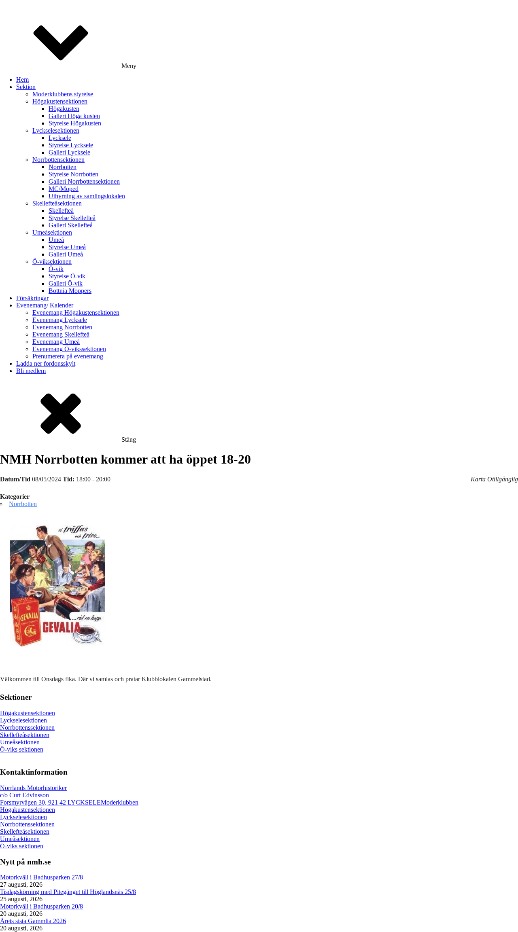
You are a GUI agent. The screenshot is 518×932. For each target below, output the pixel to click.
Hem (22, 79)
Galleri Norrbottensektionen (84, 181)
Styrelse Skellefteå (72, 217)
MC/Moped (64, 188)
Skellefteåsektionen (57, 203)
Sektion (26, 86)
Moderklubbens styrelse (62, 94)
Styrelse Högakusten (75, 123)
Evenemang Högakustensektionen (75, 312)
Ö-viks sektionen (21, 749)
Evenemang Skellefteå (60, 334)
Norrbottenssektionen (27, 727)
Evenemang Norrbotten (62, 327)
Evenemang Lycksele (59, 319)
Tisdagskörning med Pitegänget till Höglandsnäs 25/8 (68, 891)
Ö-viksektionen (52, 261)
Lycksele (60, 137)
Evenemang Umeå (56, 341)
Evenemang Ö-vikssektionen (69, 348)
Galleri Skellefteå (71, 225)
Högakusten (64, 108)
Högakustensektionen (59, 101)
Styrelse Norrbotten (73, 174)
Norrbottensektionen (58, 159)
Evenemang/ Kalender (44, 305)
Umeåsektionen (52, 232)
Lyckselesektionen (55, 130)
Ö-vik (56, 268)
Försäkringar (32, 297)
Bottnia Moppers (70, 290)
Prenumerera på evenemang (67, 356)
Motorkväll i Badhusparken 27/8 (41, 877)
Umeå (56, 239)
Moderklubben (119, 802)
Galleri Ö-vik (66, 283)
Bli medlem (31, 370)
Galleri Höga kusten (74, 115)
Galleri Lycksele (69, 152)
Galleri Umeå (66, 254)
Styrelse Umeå (67, 247)
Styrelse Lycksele (71, 145)
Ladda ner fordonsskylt (45, 363)
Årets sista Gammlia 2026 (33, 920)
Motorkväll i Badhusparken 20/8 (41, 906)
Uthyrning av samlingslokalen (87, 196)
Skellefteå (61, 210)
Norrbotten (62, 166)
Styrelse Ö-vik (67, 276)
